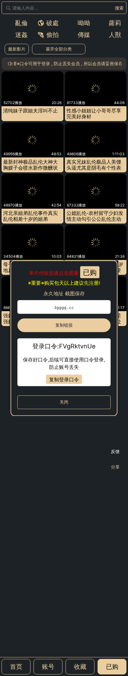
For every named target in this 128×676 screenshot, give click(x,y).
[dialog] (64, 338)
